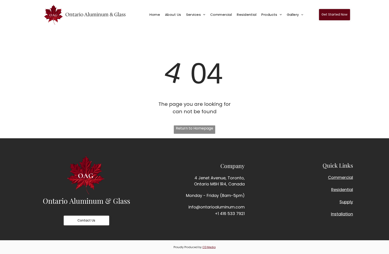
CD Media (209, 247)
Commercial (340, 177)
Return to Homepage (194, 128)
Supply (346, 202)
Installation (342, 214)
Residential (342, 189)
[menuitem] (157, 14)
